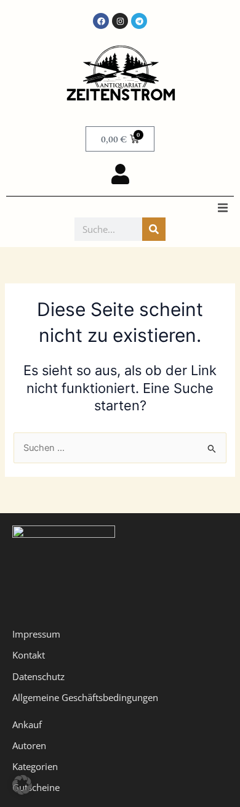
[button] (223, 208)
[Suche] (154, 229)
